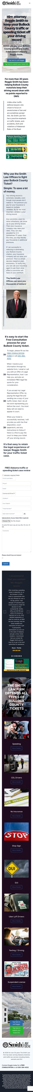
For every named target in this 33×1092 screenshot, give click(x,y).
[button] (11, 656)
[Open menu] (29, 3)
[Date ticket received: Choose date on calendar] (24, 514)
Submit (5, 564)
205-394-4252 (23, 1067)
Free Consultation (16, 339)
